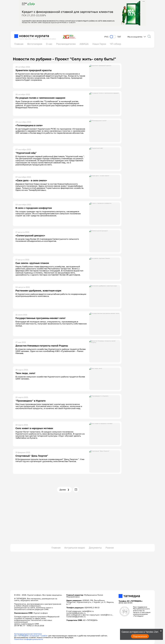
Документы (95, 547)
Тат (119, 37)
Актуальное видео (74, 547)
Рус (106, 37)
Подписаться (140, 636)
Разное (110, 547)
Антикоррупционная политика (28, 634)
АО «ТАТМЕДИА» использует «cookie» (31, 635)
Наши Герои (99, 43)
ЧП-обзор (115, 43)
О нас (49, 43)
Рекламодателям (66, 43)
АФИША (84, 43)
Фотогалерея (34, 43)
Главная (18, 43)
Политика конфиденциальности (28, 639)
